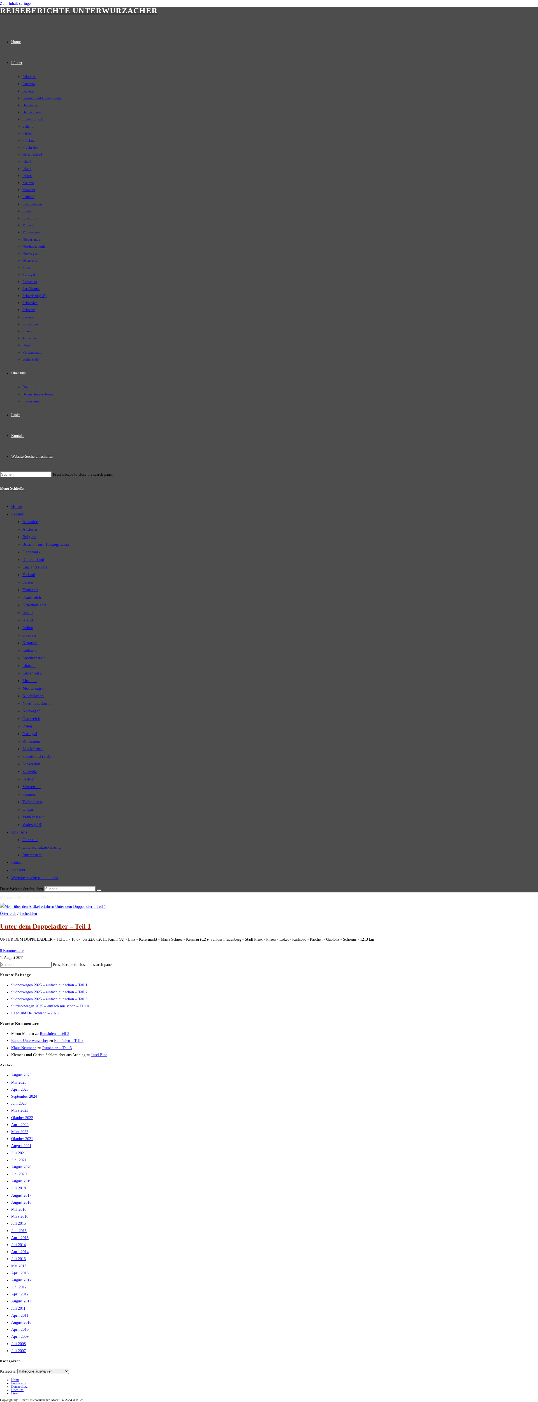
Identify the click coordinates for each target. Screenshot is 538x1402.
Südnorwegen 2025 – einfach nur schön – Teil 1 (49, 985)
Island (27, 620)
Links (16, 862)
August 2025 (21, 1075)
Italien (27, 627)
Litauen (29, 665)
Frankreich (31, 597)
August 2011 (21, 1301)
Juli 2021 (18, 1153)
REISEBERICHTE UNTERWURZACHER (78, 10)
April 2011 (19, 1315)
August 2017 (21, 1195)
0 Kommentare (12, 951)
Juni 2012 (19, 1287)
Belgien (29, 537)
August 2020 (21, 1167)
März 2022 (19, 1132)
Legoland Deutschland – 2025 (35, 1013)
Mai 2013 (18, 1266)
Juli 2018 (18, 1188)
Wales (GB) (32, 824)
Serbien (29, 779)
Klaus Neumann (23, 1048)
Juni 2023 (19, 1103)
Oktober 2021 (22, 1139)
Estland (28, 574)
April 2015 (20, 1238)
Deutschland (33, 559)
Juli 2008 (18, 1344)
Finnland (30, 590)
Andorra (29, 529)
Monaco (29, 680)
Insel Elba (99, 1055)
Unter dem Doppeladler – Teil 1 (45, 926)
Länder (17, 514)
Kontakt (18, 870)
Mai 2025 (18, 1082)
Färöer (28, 582)
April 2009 (20, 1336)
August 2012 (21, 1280)
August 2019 (21, 1181)
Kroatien (30, 643)
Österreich (31, 718)
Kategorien (8, 1371)
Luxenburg (32, 673)
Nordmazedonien (37, 703)
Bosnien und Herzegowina (45, 544)
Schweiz (29, 771)
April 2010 (20, 1329)
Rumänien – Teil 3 (54, 1034)
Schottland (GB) (36, 756)
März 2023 (19, 1110)
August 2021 (21, 1146)
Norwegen (31, 711)
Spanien (29, 794)
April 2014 (20, 1252)
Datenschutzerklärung (41, 847)
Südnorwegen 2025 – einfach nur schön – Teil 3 (49, 999)
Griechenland (34, 605)
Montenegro (33, 688)
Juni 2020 (19, 1174)
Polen (27, 726)
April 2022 (20, 1125)
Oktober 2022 (22, 1118)
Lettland (29, 650)
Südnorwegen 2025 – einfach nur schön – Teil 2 (49, 992)
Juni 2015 (19, 1231)
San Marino (32, 749)
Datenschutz (19, 1387)
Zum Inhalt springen (16, 3)
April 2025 (20, 1089)
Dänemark (31, 552)
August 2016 (21, 1202)
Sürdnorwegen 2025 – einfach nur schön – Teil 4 (50, 1006)
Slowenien (31, 786)
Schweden (31, 764)
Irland (27, 612)
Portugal (29, 733)
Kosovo (29, 635)
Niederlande (33, 696)
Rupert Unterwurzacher (29, 1041)
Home (16, 506)
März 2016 (19, 1216)
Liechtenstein (34, 658)
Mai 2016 (18, 1209)
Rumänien (31, 741)
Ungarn (29, 809)
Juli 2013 (18, 1259)
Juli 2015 (18, 1223)
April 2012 (20, 1294)
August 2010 (21, 1322)
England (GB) (34, 567)
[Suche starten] (99, 890)
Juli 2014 (18, 1245)
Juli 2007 (18, 1351)
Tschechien (32, 802)
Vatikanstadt (33, 817)
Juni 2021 (19, 1160)
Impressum (32, 855)
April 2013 (20, 1273)
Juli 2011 (18, 1308)
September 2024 (24, 1096)
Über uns (19, 832)
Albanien (30, 521)
